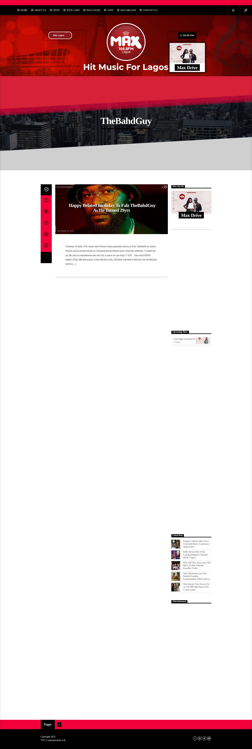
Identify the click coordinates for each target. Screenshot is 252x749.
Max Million (128, 10)
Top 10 (8, 2)
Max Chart (93, 10)
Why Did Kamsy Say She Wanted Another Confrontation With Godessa (196, 576)
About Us (40, 10)
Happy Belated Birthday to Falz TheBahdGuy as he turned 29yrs (112, 208)
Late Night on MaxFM (184, 339)
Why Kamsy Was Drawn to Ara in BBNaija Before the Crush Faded (196, 587)
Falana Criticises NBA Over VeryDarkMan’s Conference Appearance (196, 544)
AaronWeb (61, 229)
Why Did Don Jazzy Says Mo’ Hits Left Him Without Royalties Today (197, 565)
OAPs (110, 10)
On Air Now (188, 35)
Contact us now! (26, 2)
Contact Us (150, 10)
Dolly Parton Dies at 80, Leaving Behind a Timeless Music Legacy (195, 555)
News (56, 10)
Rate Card (73, 10)
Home (24, 10)
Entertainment (64, 187)
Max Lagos (58, 35)
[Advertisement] (191, 279)
